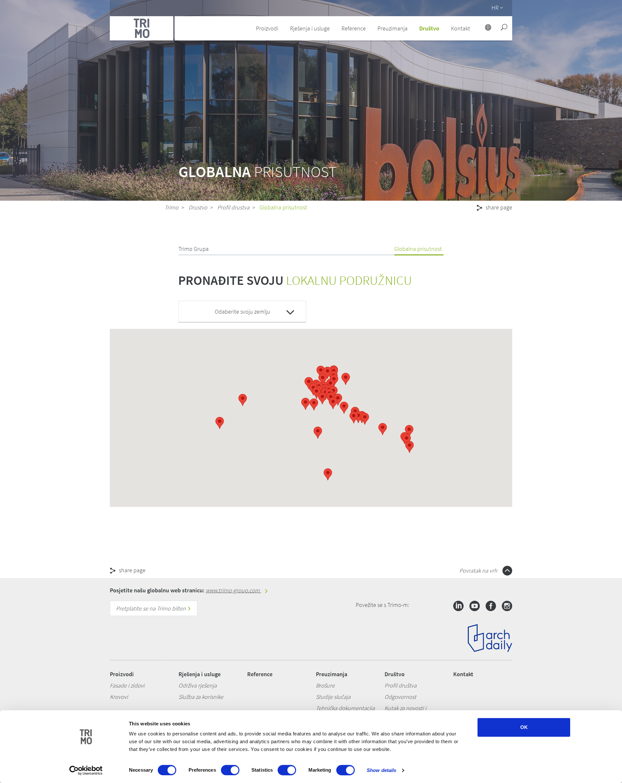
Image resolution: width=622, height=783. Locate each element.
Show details (381, 770)
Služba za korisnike (201, 696)
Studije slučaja (333, 696)
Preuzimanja (331, 674)
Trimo (172, 207)
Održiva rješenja (198, 685)
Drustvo (198, 207)
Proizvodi (122, 674)
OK (524, 727)
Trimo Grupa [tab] (194, 248)
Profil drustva (233, 207)
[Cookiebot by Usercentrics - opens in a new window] (86, 770)
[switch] (230, 770)
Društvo (395, 674)
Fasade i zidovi (127, 685)
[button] (309, 383)
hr (495, 7)
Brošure (325, 685)
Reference (353, 28)
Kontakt (463, 674)
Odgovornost (400, 696)
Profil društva (401, 685)
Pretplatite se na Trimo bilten (151, 608)
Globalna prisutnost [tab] (418, 248)
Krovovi (119, 696)
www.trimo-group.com (233, 590)
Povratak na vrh (479, 570)
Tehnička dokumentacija (345, 708)
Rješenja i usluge (200, 674)
